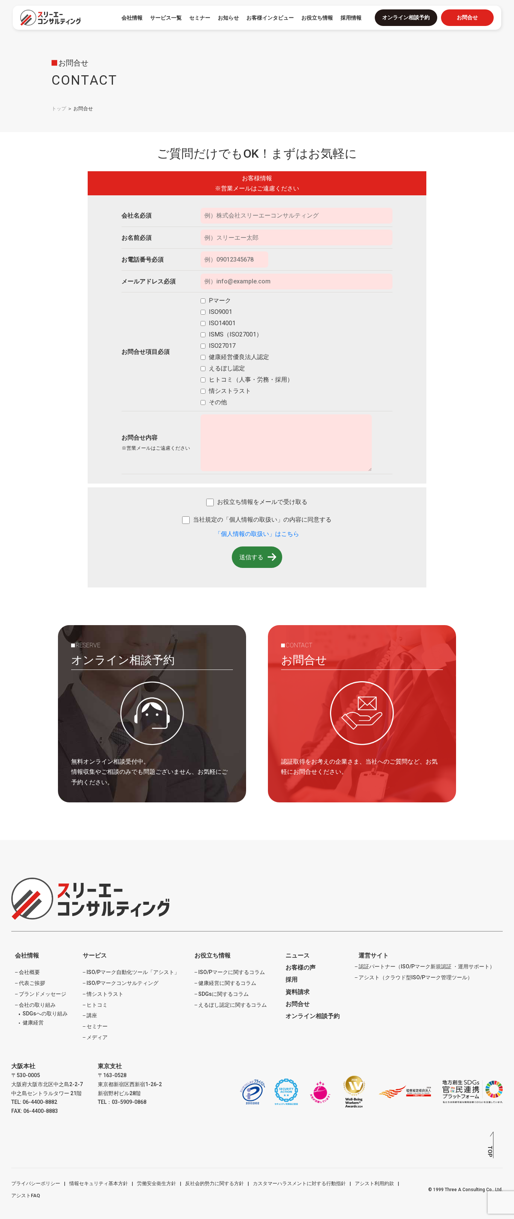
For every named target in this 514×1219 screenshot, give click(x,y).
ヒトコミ (97, 1005)
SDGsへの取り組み (45, 1014)
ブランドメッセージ (42, 994)
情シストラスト (105, 994)
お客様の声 (301, 967)
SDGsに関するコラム (223, 994)
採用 (292, 979)
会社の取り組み (37, 1005)
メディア (97, 1037)
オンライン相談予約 (406, 17)
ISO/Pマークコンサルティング (122, 983)
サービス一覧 (166, 18)
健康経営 (33, 1023)
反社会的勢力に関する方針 (214, 1183)
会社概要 (29, 972)
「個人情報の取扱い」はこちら (257, 533)
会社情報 (132, 18)
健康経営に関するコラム (227, 983)
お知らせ (228, 18)
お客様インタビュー (270, 18)
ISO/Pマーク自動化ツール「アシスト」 (133, 972)
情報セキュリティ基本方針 (98, 1183)
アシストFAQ (25, 1195)
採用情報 (351, 18)
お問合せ (467, 17)
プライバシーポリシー (35, 1183)
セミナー (199, 18)
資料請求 (298, 991)
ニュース (298, 955)
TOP (490, 1151)
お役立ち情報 (213, 955)
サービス (95, 955)
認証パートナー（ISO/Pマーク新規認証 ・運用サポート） (427, 966)
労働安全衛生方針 (156, 1183)
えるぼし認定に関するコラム (232, 1005)
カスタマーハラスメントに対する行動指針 (299, 1183)
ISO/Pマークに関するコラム (231, 972)
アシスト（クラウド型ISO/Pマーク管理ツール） (416, 977)
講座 (92, 1015)
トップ (59, 108)
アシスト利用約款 (374, 1183)
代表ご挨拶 (32, 983)
